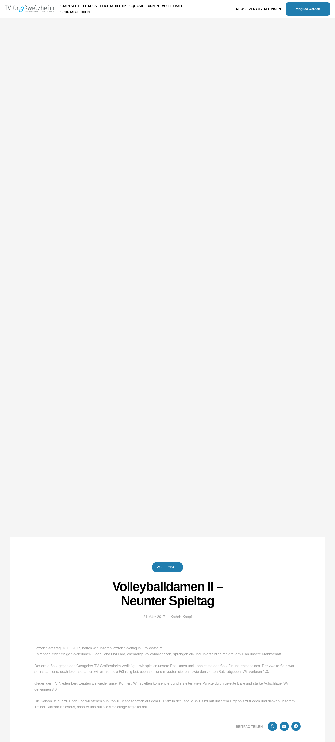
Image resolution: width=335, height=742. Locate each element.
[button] (272, 726)
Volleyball (167, 567)
